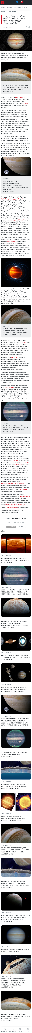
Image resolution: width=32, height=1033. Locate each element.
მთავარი (4, 11)
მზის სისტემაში (25, 496)
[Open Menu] (29, 2)
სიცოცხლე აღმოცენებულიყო (15, 504)
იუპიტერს (25, 103)
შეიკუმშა (16, 460)
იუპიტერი (26, 462)
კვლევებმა (14, 357)
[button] (6, 7)
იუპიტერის (23, 342)
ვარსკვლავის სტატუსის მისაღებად (12, 483)
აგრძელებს (18, 464)
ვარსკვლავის (23, 489)
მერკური (4, 199)
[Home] (2, 2)
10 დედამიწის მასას (17, 220)
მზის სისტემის (20, 97)
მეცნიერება (13, 11)
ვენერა (10, 199)
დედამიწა (16, 199)
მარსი (24, 199)
